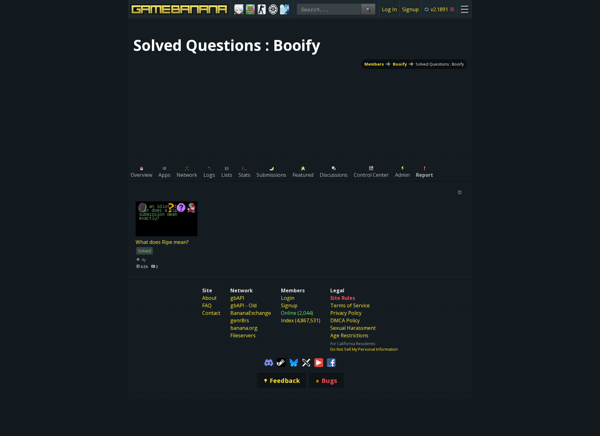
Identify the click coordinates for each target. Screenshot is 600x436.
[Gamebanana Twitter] (306, 362)
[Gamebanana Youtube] (319, 362)
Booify (400, 64)
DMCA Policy (345, 320)
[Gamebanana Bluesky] (294, 362)
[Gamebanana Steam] (281, 362)
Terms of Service (350, 305)
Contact (211, 313)
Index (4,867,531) (300, 320)
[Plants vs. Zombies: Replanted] (250, 9)
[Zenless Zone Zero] (239, 9)
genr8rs (239, 320)
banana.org (244, 328)
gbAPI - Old (243, 305)
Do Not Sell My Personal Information (364, 349)
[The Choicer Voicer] (284, 9)
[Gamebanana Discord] (269, 362)
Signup (410, 9)
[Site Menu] (464, 9)
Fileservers (243, 335)
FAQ (207, 305)
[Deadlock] (273, 9)
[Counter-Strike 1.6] (262, 9)
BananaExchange (250, 313)
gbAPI (237, 298)
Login (287, 298)
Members (374, 64)
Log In (389, 9)
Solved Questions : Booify (440, 64)
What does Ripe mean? (162, 242)
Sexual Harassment (353, 328)
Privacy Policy (346, 313)
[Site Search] (368, 9)
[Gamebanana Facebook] (331, 362)
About (209, 298)
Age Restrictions (349, 335)
